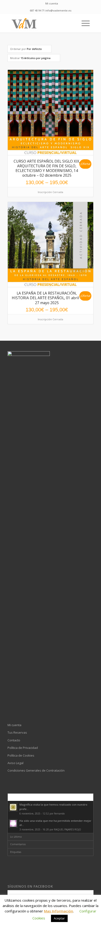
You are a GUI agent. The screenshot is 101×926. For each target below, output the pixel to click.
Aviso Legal (15, 763)
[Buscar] (72, 23)
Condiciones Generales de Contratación (36, 770)
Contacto (14, 740)
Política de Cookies (21, 755)
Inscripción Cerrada (50, 192)
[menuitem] (51, 3)
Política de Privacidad (23, 748)
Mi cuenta (51, 3)
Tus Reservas (17, 732)
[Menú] (83, 23)
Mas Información (58, 911)
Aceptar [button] (59, 918)
